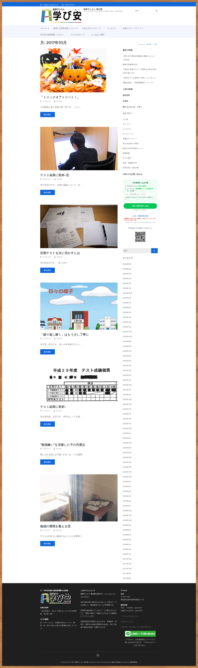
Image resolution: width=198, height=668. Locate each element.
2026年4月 (127, 279)
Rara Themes (116, 662)
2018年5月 (127, 540)
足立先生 (59, 530)
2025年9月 (127, 298)
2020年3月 (127, 462)
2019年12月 (127, 467)
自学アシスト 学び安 (93, 9)
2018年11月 (127, 515)
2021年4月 (127, 433)
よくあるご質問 (97, 35)
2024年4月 (127, 366)
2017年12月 (127, 559)
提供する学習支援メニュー (64, 28)
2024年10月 (127, 337)
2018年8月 (127, 530)
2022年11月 (127, 404)
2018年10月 (127, 520)
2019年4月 (127, 491)
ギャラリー (127, 124)
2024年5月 (127, 361)
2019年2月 (127, 501)
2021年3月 (127, 438)
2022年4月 (127, 419)
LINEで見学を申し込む (140, 206)
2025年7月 (127, 303)
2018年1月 (127, 554)
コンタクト (111, 28)
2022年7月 (127, 409)
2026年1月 (127, 288)
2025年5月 (127, 312)
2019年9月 (127, 482)
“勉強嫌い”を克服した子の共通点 (62, 444)
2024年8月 (127, 346)
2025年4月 (127, 317)
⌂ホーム (43, 28)
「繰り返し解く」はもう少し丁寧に (64, 334)
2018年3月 (127, 544)
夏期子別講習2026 (130, 64)
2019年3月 (127, 496)
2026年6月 (127, 269)
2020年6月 (127, 448)
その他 (125, 119)
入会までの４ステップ (91, 28)
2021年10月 (127, 428)
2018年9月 (127, 525)
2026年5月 (127, 274)
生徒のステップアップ (132, 28)
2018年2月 (127, 549)
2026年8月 (127, 264)
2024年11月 (127, 332)
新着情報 (126, 153)
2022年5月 (127, 414)
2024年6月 (127, 356)
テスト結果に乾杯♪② (54, 175)
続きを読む (47, 114)
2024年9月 (127, 341)
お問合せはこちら (127, 621)
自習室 (125, 101)
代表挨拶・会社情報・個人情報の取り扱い (136, 627)
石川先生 (59, 101)
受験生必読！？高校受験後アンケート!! (138, 83)
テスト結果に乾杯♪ (53, 406)
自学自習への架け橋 (130, 168)
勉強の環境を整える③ (55, 526)
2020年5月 (127, 453)
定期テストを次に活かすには (60, 253)
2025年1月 (127, 327)
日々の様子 (127, 158)
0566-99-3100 (70, 5)
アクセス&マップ (78, 35)
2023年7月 (127, 390)
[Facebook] (98, 656)
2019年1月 (127, 506)
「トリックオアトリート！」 (60, 97)
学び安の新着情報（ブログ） (52, 35)
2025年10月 (127, 293)
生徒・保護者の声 (130, 163)
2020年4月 (127, 457)
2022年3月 (127, 424)
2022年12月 (127, 399)
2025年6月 (127, 308)
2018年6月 (127, 535)
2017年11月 (127, 564)
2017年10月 (127, 569)
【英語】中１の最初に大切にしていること (139, 78)
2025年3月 (127, 322)
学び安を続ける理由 (130, 143)
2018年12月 (127, 511)
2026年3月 (127, 283)
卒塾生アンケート (130, 139)
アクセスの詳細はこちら (130, 616)
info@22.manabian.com (51, 5)
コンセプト (127, 129)
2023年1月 (127, 395)
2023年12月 (127, 385)
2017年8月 (127, 578)
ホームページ (128, 134)
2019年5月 (127, 486)
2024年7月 (127, 351)
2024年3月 (127, 370)
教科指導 (126, 95)
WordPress (133, 662)
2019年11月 (127, 472)
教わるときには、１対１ (132, 107)
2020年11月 (127, 443)
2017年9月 (127, 573)
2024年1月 (127, 380)
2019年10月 (127, 477)
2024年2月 (127, 375)
